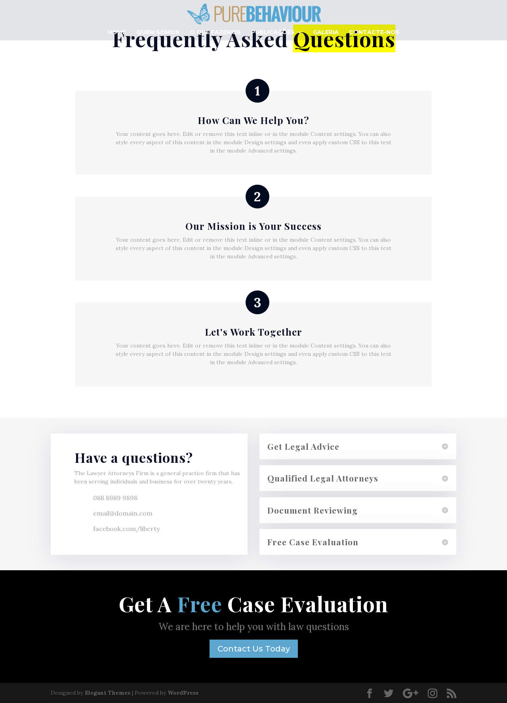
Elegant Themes (107, 692)
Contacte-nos (374, 32)
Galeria (326, 32)
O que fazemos (215, 32)
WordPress (183, 692)
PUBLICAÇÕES (273, 32)
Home (117, 32)
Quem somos (157, 32)
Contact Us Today (253, 648)
